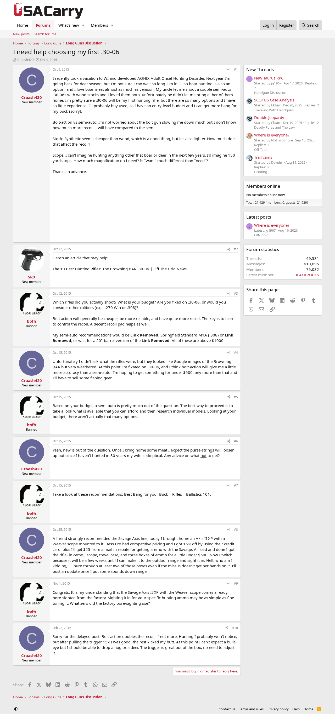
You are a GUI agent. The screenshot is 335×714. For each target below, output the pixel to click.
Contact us (227, 709)
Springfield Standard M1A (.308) (189, 335)
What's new (68, 25)
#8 (236, 529)
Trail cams (263, 157)
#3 (236, 293)
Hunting (260, 171)
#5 (236, 397)
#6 (236, 441)
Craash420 (25, 59)
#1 (236, 69)
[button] (83, 25)
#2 (236, 249)
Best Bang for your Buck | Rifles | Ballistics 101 (167, 494)
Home (22, 25)
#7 (236, 485)
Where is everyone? (271, 135)
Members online (263, 186)
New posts (21, 34)
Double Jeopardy (269, 117)
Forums (43, 25)
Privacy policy (278, 709)
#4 (236, 352)
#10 (235, 628)
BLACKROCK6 (306, 274)
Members (99, 25)
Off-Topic (261, 149)
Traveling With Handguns (274, 110)
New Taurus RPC (268, 78)
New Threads (260, 69)
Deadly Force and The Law (274, 127)
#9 (236, 583)
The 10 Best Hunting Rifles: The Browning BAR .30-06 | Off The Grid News (120, 268)
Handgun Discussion (270, 92)
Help (296, 709)
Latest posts (258, 217)
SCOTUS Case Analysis (274, 99)
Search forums (45, 34)
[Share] (228, 70)
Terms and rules (251, 709)
